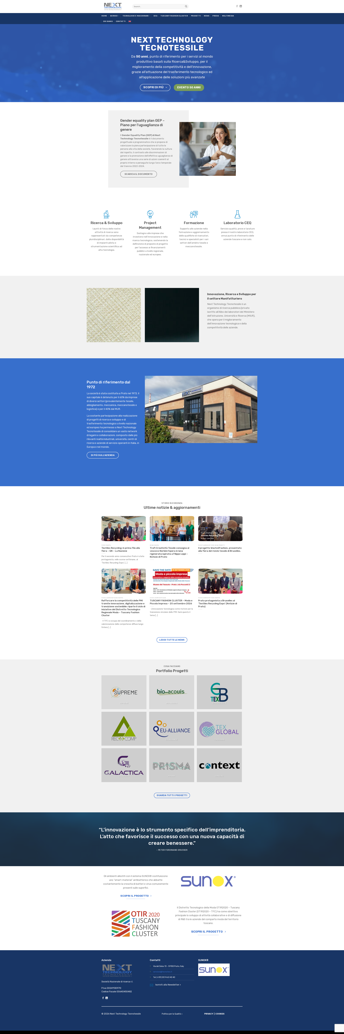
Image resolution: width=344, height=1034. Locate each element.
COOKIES (219, 1014)
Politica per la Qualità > (172, 1014)
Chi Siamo (108, 21)
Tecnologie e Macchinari (136, 16)
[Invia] (186, 6)
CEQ (155, 16)
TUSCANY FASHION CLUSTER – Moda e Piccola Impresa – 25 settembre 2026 (171, 602)
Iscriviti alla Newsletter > (168, 984)
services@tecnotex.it (162, 972)
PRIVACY (208, 1014)
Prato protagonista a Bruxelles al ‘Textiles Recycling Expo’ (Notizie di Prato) (217, 603)
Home (104, 16)
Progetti (196, 16)
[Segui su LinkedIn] (241, 6)
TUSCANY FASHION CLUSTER (174, 16)
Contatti (121, 21)
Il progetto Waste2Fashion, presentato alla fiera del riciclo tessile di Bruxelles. (220, 549)
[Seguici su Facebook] (237, 6)
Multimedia (228, 16)
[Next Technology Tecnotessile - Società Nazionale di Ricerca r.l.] (114, 6)
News (206, 16)
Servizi (114, 16)
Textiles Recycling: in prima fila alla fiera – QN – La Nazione (120, 549)
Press (215, 16)
